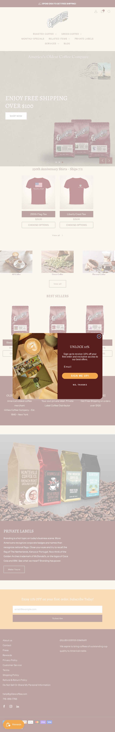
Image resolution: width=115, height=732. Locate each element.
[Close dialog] (99, 336)
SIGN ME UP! (80, 375)
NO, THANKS (80, 385)
